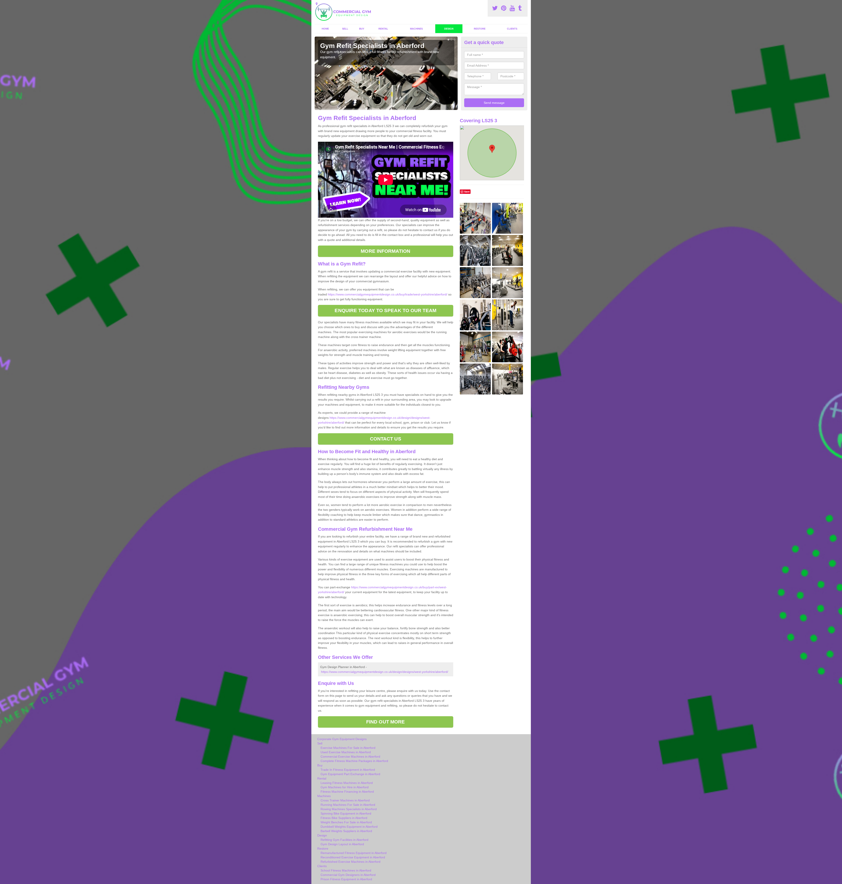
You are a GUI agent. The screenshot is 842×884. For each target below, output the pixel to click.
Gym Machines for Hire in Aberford (345, 787)
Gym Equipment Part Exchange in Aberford (350, 774)
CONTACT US (385, 439)
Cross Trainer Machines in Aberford (345, 800)
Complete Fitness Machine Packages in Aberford (354, 761)
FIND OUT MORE (385, 722)
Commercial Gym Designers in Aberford (348, 875)
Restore (479, 28)
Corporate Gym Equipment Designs (342, 739)
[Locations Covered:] (317, 3)
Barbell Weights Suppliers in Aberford (346, 831)
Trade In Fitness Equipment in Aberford (348, 769)
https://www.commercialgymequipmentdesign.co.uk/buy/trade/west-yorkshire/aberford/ (387, 294)
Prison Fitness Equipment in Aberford (346, 879)
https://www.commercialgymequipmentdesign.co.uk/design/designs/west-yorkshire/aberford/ (384, 672)
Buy (361, 28)
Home (325, 28)
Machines (416, 28)
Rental (383, 28)
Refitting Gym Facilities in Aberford (344, 840)
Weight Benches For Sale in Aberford (346, 822)
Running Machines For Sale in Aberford (348, 804)
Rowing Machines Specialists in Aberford (349, 809)
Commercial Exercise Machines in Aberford (350, 756)
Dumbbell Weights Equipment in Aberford (349, 826)
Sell (345, 28)
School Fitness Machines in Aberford (346, 870)
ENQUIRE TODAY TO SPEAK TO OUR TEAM (385, 310)
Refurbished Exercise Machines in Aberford (350, 861)
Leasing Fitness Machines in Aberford (347, 783)
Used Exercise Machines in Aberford (346, 752)
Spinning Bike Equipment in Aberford (346, 813)
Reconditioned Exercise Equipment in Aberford (353, 857)
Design (448, 28)
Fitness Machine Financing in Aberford (347, 791)
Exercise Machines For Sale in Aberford (348, 748)
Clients (512, 28)
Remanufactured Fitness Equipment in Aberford (354, 853)
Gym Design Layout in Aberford (342, 844)
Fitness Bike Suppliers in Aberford (344, 818)
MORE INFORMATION (385, 251)
